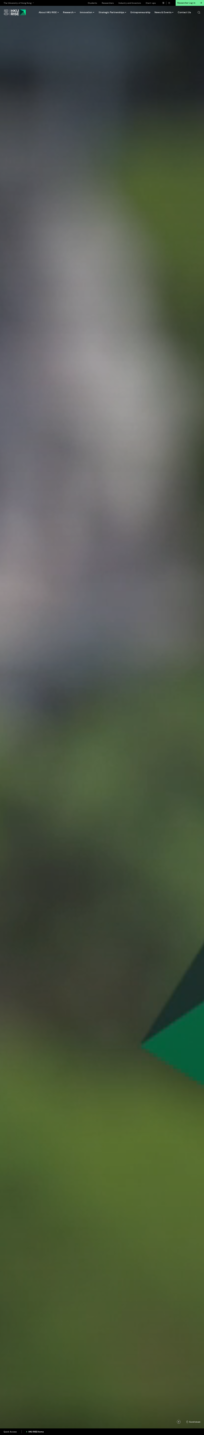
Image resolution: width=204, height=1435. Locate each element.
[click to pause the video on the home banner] (179, 1422)
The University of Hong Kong (18, 3)
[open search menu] (198, 12)
